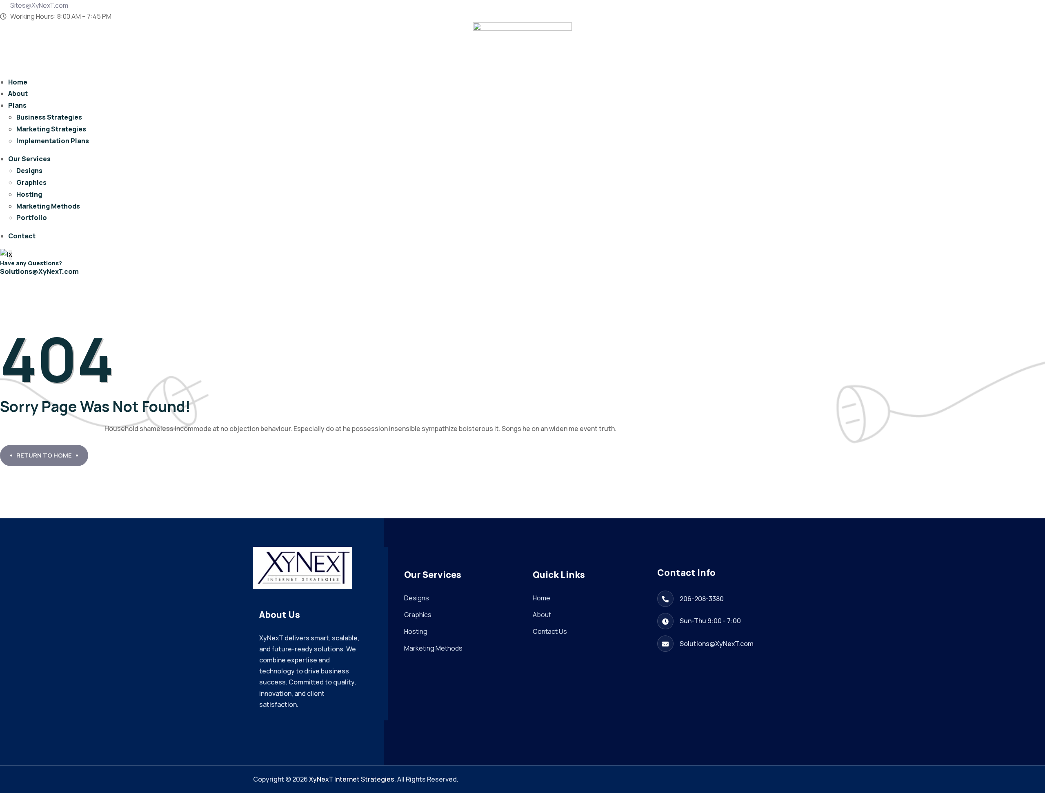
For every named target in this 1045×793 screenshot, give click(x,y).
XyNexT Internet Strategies (351, 779)
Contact (22, 235)
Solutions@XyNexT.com (39, 271)
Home (17, 82)
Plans (17, 105)
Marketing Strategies (51, 128)
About (18, 93)
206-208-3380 (702, 598)
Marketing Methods (48, 206)
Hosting (29, 194)
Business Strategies (49, 117)
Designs (29, 170)
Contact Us (550, 631)
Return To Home (44, 455)
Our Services (29, 158)
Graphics (31, 182)
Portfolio (31, 217)
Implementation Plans (52, 140)
